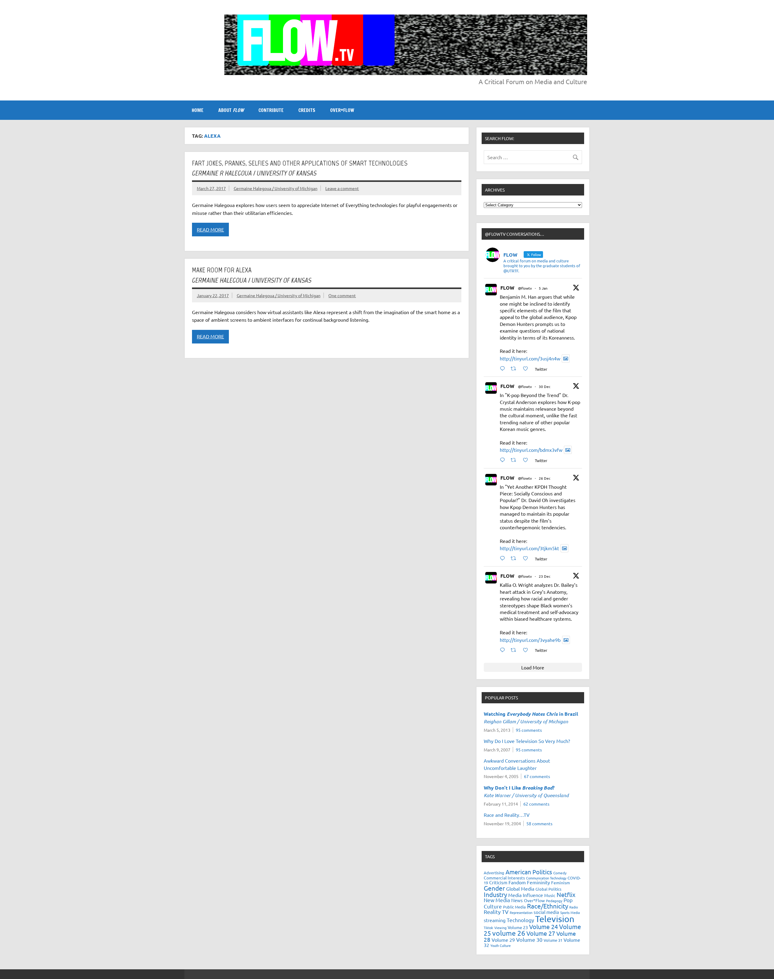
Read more (210, 229)
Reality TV (496, 911)
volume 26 (508, 932)
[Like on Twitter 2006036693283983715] (527, 459)
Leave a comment (342, 188)
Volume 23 (518, 927)
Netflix (566, 894)
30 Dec (545, 386)
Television (554, 919)
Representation (521, 912)
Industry (495, 894)
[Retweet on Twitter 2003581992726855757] (515, 649)
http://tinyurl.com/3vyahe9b (530, 640)
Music (549, 895)
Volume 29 (503, 940)
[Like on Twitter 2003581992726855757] (527, 649)
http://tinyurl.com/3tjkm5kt (529, 548)
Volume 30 (529, 939)
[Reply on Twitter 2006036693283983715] (503, 459)
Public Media (514, 906)
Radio (573, 907)
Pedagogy (554, 900)
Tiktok (488, 927)
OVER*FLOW (342, 110)
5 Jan (543, 288)
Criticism (498, 882)
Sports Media (570, 912)
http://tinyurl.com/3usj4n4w (530, 358)
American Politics (529, 872)
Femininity (538, 882)
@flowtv (525, 288)
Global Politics (548, 889)
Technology (520, 920)
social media (546, 912)
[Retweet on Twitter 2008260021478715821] (515, 368)
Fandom (517, 882)
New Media (497, 900)
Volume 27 (540, 933)
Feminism (560, 882)
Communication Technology (546, 878)
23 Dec (545, 576)
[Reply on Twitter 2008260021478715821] (503, 368)
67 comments (537, 776)
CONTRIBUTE (271, 110)
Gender (494, 888)
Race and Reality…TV (507, 815)
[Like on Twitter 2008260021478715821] (527, 368)
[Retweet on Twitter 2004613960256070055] (515, 558)
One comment (342, 295)
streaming (495, 920)
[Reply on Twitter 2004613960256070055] (503, 558)
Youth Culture (500, 945)
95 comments (529, 730)
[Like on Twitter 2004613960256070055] (527, 558)
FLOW (507, 287)
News (517, 900)
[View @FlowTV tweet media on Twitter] (566, 358)
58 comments (539, 823)
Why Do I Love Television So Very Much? (527, 741)
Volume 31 (553, 940)
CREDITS (306, 110)
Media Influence (525, 895)
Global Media (520, 888)
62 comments (536, 804)
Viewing (500, 927)
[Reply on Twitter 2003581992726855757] (503, 649)
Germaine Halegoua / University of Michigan (275, 188)
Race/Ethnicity (547, 906)
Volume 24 (543, 926)
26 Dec (545, 478)
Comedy (560, 872)
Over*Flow (534, 900)
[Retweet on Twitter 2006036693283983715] (515, 459)
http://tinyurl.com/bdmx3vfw (531, 450)
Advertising (494, 872)
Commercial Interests (504, 877)
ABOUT (231, 110)
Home (197, 110)
